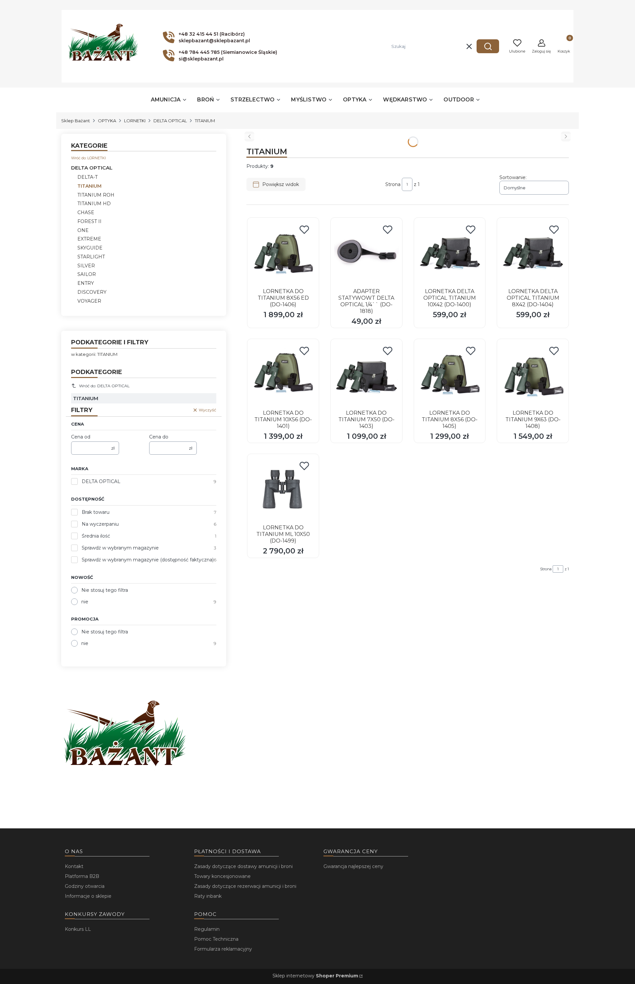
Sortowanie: (513, 177)
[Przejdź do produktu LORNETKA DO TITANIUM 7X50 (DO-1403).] (366, 374)
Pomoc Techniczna (216, 939)
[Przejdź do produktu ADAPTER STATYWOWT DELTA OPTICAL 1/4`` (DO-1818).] (366, 253)
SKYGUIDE (90, 248)
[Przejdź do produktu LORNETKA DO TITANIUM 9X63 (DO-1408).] (532, 374)
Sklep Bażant (75, 120)
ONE (83, 230)
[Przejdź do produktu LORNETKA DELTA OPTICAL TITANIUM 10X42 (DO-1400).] (449, 253)
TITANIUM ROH (95, 195)
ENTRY (85, 283)
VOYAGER (89, 301)
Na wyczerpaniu (100, 524)
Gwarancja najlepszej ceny (353, 866)
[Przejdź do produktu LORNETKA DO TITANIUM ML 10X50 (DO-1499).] (283, 489)
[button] (488, 46)
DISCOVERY (91, 292)
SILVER (86, 266)
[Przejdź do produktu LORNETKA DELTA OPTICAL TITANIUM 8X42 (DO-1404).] (532, 253)
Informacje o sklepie (88, 896)
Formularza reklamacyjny (223, 949)
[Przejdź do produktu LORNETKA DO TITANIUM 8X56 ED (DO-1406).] (283, 253)
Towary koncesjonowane (222, 876)
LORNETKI (135, 120)
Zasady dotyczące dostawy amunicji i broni (243, 866)
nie (84, 602)
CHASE (85, 212)
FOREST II (89, 221)
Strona (393, 184)
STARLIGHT (91, 257)
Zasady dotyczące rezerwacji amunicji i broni (245, 886)
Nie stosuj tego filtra (104, 590)
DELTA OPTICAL (170, 120)
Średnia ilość (96, 536)
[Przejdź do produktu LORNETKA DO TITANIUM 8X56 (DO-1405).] (449, 374)
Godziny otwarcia (85, 886)
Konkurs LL (78, 929)
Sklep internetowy (315, 976)
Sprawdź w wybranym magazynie (120, 548)
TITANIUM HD (94, 204)
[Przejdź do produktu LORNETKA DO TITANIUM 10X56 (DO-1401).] (283, 374)
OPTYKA (107, 120)
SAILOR (86, 274)
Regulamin (207, 929)
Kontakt (74, 866)
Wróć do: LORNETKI (88, 158)
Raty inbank (208, 896)
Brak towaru (95, 512)
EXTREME (89, 239)
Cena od (80, 437)
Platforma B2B (82, 876)
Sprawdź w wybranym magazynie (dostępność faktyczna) (148, 560)
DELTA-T (87, 177)
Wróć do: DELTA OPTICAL (104, 385)
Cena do (158, 437)
